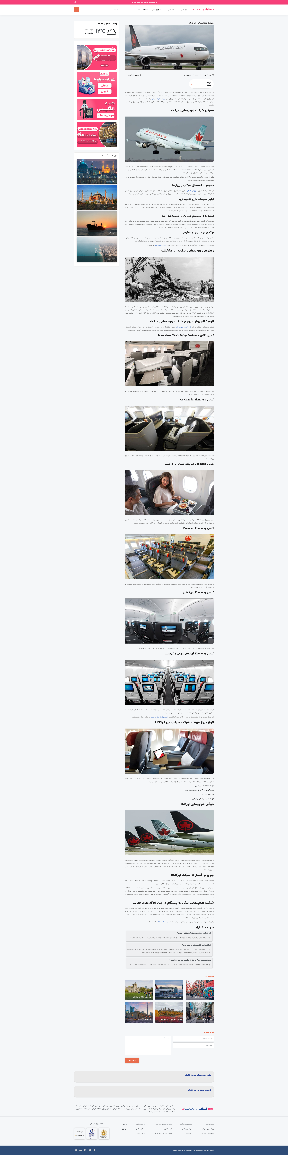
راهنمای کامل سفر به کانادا (159, 717)
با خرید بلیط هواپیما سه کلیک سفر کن (144, 2)
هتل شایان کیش (141, 1129)
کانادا (196, 75)
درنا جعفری (187, 75)
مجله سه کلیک (142, 9)
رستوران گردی (156, 9)
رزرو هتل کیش (141, 1133)
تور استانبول (168, 1129)
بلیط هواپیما (210, 1124)
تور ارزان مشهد (122, 1129)
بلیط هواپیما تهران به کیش (163, 1124)
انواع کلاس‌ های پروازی (183, 327)
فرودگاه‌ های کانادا (160, 245)
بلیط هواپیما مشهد (186, 1124)
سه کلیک (180, 1150)
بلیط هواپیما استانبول (207, 1133)
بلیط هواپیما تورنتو (158, 98)
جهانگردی (171, 9)
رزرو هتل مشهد (141, 1124)
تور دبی (125, 1124)
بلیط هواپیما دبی (187, 1129)
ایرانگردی (184, 9)
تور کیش (189, 1133)
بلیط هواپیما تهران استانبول (163, 1133)
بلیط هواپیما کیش (208, 1129)
